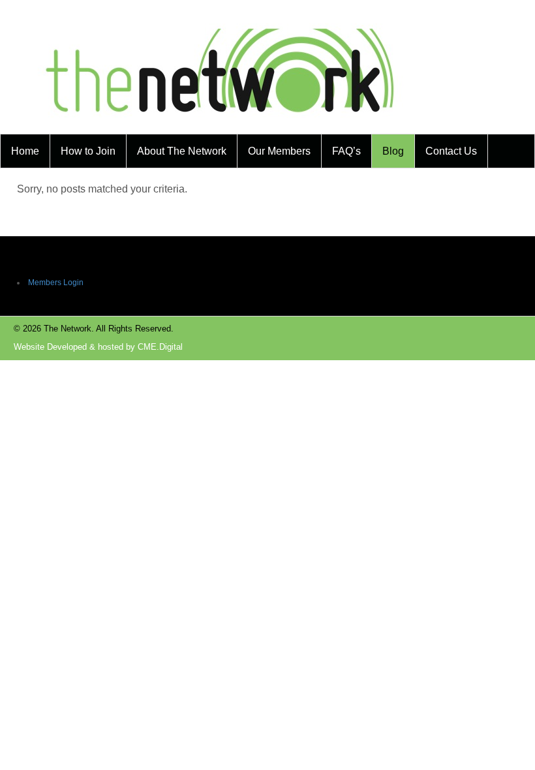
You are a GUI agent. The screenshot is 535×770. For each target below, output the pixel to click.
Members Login (56, 282)
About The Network (181, 151)
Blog (393, 151)
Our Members (279, 151)
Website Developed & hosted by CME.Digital (98, 347)
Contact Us (451, 151)
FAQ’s (346, 151)
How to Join (88, 151)
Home (25, 151)
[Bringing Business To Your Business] (220, 125)
